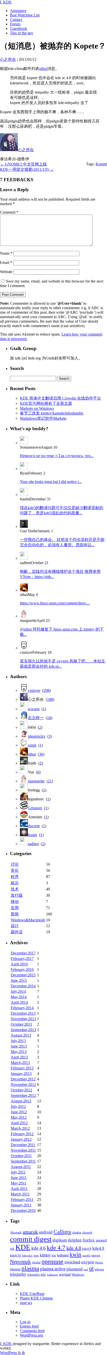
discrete (34, 826)
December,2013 (23, 1013)
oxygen (87, 1261)
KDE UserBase (32, 1294)
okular (36, 1262)
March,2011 (20, 1194)
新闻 (15, 914)
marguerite (36, 781)
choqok (87, 1232)
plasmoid (74, 1269)
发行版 (17, 895)
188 (50, 699)
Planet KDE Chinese (36, 1298)
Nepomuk (20, 1261)
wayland (65, 1274)
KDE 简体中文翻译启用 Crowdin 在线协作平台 (60, 398)
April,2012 (19, 1123)
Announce (18, 10)
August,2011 (21, 1167)
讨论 (15, 864)
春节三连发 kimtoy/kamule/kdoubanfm (51, 413)
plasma (30, 1268)
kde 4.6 (38, 1248)
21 (50, 781)
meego (95, 1255)
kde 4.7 (56, 1247)
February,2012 (22, 1134)
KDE (22, 1247)
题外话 (17, 932)
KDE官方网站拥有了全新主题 (46, 403)
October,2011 (21, 1156)
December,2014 (23, 986)
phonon (15, 1269)
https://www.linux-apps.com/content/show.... (55, 603)
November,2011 (23, 1150)
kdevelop (27, 1255)
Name (6, 253)
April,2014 (19, 1002)
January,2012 (21, 1139)
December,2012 (23, 1079)
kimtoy (45, 1255)
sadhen (33, 844)
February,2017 (22, 958)
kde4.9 (98, 1248)
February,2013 (22, 1068)
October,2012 (21, 1090)
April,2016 (19, 964)
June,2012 (19, 1112)
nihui (43, 68)
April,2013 (19, 1057)
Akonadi (16, 1232)
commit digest (31, 1239)
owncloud (72, 1262)
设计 (15, 926)
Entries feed (29, 1326)
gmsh (32, 745)
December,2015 (23, 975)
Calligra (62, 1232)
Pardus (99, 1262)
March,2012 (20, 1128)
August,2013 (21, 1035)
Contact (16, 19)
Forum (15, 24)
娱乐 (15, 883)
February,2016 (22, 969)
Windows (78, 1274)
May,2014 (19, 997)
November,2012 (23, 1084)
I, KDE (6, 2)
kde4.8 (86, 1248)
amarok (30, 1232)
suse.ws (26, 1302)
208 (47, 690)
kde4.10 (15, 1255)
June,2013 (19, 1046)
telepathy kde (36, 1274)
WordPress (9, 1353)
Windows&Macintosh (28, 920)
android (46, 1232)
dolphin (75, 1240)
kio (54, 1255)
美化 (15, 870)
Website (6, 272)
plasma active (52, 1268)
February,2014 (22, 1008)
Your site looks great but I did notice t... (51, 481)
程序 (15, 877)
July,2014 (18, 991)
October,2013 (21, 1024)
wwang (34, 709)
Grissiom (35, 808)
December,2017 (23, 953)
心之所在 (26, 150)
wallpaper (52, 1274)
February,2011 (22, 1199)
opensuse (52, 1261)
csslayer (34, 690)
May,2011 (18, 1183)
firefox (89, 1239)
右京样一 (36, 718)
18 (49, 718)
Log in (25, 1322)
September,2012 (23, 1095)
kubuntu (63, 1255)
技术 (15, 889)
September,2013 (23, 1030)
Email (6, 262)
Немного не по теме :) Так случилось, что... (57, 456)
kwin (75, 1254)
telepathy (18, 1274)
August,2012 (21, 1101)
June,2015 (19, 980)
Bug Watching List (25, 15)
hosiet (32, 835)
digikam (60, 1240)
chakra (76, 1232)
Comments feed (32, 1331)
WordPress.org (31, 1335)
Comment (9, 212)
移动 (15, 901)
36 (41, 754)
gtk (12, 1248)
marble (86, 1255)
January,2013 (21, 1073)
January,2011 (21, 1205)
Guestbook (18, 28)
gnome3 (101, 1240)
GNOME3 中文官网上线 (23, 164)
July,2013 (18, 1041)
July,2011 (18, 1172)
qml (86, 1269)
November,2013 (23, 1019)
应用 (15, 908)
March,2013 (20, 1062)
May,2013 (19, 1052)
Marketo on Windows (37, 408)
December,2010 (23, 1210)
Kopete (101, 164)
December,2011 (23, 1145)
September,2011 (23, 1161)
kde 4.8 (73, 1248)
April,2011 (19, 1188)
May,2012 (19, 1117)
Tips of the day (21, 33)
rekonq (99, 1269)
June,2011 (19, 1178)
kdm (36, 1255)
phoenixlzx (36, 736)
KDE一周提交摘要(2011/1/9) (27, 169)
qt (91, 1268)
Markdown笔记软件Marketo (43, 418)
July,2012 (18, 1106)
